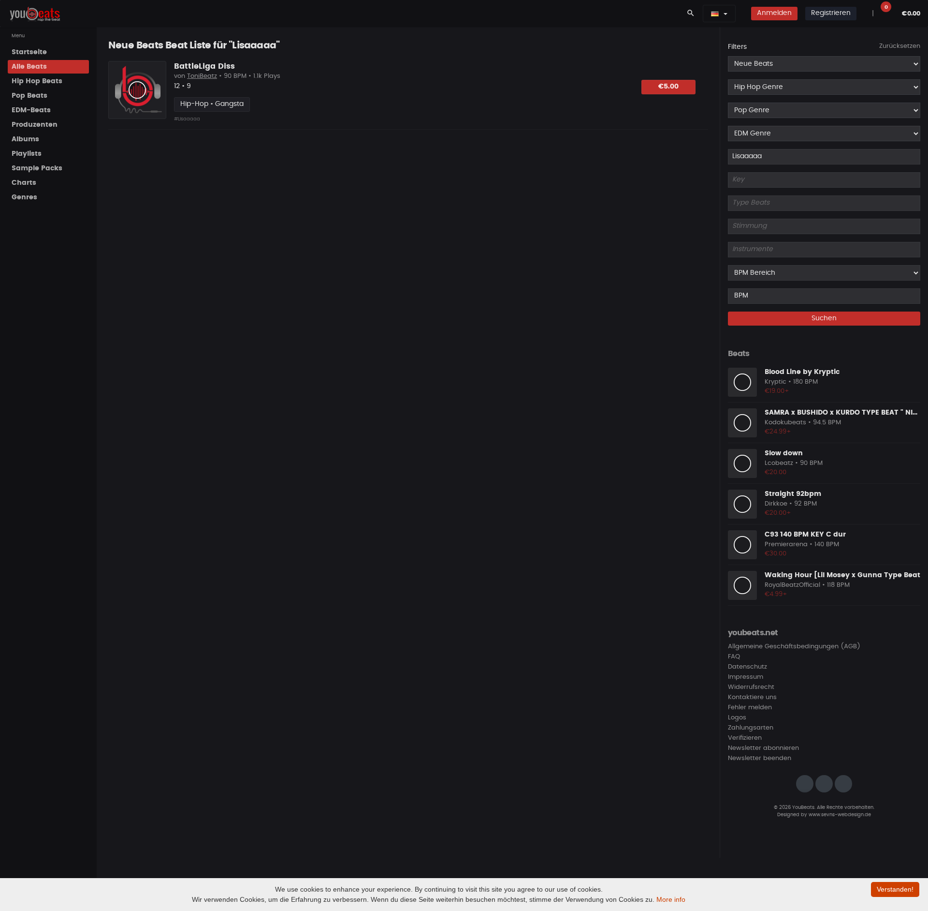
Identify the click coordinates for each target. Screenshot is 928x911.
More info (670, 899)
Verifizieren (745, 738)
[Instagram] (804, 783)
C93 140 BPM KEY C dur (805, 534)
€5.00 (668, 86)
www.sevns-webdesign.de (840, 814)
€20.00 (775, 472)
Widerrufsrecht (751, 687)
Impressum (745, 677)
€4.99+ (776, 594)
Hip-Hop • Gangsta (212, 104)
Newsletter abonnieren (763, 748)
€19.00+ (777, 391)
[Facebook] (824, 783)
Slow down (784, 453)
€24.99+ (778, 432)
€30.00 (775, 554)
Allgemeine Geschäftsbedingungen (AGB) (794, 646)
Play (137, 90)
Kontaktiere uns (752, 697)
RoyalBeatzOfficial (792, 585)
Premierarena (786, 544)
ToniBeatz (202, 76)
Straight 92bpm (793, 494)
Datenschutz (747, 667)
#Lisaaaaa (187, 119)
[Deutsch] (715, 13)
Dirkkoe (776, 504)
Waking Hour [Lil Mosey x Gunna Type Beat (842, 575)
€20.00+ (778, 513)
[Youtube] (843, 783)
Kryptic (775, 382)
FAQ (734, 657)
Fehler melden (750, 707)
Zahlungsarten (750, 728)
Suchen (824, 318)
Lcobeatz (779, 463)
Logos (737, 718)
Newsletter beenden (759, 758)
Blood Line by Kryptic (802, 372)
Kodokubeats (785, 422)
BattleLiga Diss (204, 66)
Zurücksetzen (899, 46)
